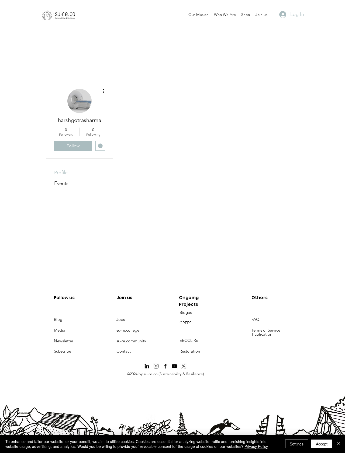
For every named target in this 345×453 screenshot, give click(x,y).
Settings (296, 444)
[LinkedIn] (147, 366)
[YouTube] (174, 366)
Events (61, 183)
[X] (183, 366)
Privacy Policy (256, 446)
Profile (61, 172)
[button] (198, 14)
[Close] (338, 444)
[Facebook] (165, 366)
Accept (321, 444)
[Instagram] (156, 366)
